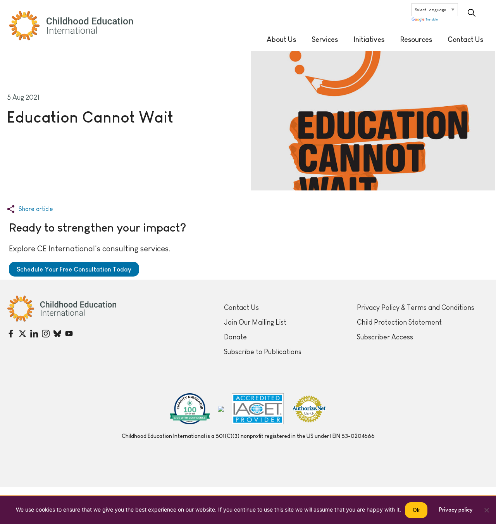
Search (471, 13)
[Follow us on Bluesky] (57, 333)
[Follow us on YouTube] (69, 333)
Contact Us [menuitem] (465, 39)
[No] (486, 510)
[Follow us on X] (22, 333)
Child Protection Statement (399, 322)
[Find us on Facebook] (11, 333)
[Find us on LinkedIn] (34, 333)
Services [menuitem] (325, 39)
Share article (36, 209)
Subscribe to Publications (262, 352)
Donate (235, 337)
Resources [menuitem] (416, 39)
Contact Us (241, 307)
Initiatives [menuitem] (368, 39)
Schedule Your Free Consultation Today (74, 269)
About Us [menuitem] (281, 39)
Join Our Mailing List (255, 322)
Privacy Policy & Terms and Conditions (415, 307)
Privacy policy (456, 510)
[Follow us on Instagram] (46, 333)
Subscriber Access (385, 337)
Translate (432, 20)
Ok (416, 510)
